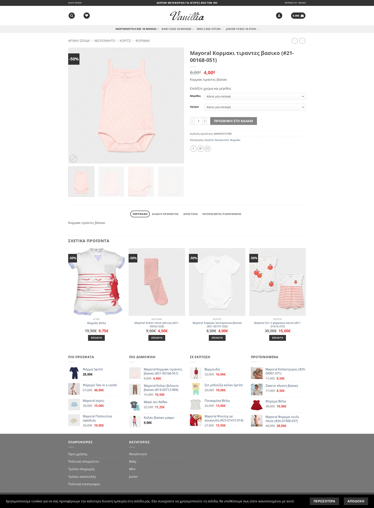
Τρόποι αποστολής (82, 476)
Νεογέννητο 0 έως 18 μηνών (136, 29)
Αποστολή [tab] (190, 214)
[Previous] (75, 105)
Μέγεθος (195, 96)
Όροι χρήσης (77, 454)
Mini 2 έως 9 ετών (209, 29)
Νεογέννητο (104, 41)
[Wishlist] (87, 15)
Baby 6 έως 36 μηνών (176, 29)
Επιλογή (96, 337)
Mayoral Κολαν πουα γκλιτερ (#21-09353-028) (156, 324)
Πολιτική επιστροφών (84, 484)
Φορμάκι (143, 41)
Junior (133, 476)
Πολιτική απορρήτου (83, 461)
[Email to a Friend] (207, 148)
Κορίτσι (125, 41)
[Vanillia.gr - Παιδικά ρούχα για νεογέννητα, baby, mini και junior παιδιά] (187, 15)
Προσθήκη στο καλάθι (233, 121)
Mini (132, 469)
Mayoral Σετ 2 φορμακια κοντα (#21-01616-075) (277, 324)
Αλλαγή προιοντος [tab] (165, 214)
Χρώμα (194, 106)
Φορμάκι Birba (96, 323)
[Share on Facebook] (193, 148)
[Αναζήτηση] (72, 15)
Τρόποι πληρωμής (81, 469)
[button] (279, 15)
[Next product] (295, 41)
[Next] (176, 105)
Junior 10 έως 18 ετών (241, 29)
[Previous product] (302, 41)
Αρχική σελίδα (79, 41)
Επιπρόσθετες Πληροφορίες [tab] (221, 214)
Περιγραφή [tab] (140, 214)
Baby (132, 461)
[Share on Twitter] (200, 148)
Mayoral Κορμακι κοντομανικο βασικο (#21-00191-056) (217, 324)
